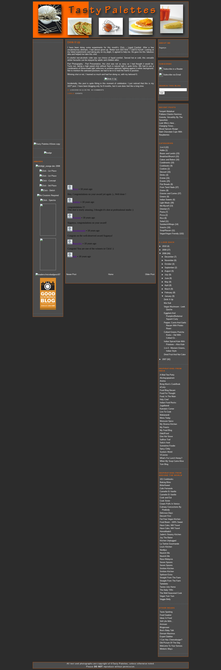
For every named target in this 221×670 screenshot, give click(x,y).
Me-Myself (164, 206)
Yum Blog (164, 464)
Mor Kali (167, 303)
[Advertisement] (46, 90)
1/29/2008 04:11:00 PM (80, 90)
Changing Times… (167, 126)
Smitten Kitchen (167, 568)
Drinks (162, 175)
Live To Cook (165, 412)
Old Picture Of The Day (170, 643)
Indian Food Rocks (168, 402)
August (168, 271)
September (170, 267)
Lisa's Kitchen (166, 547)
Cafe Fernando (166, 488)
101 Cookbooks (166, 479)
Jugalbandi (164, 405)
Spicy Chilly (165, 449)
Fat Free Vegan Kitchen (170, 519)
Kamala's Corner (167, 409)
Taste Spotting (166, 612)
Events (79, 93)
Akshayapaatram (167, 378)
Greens (163, 196)
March (168, 289)
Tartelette (164, 584)
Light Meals (165, 203)
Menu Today (165, 418)
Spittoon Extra (166, 574)
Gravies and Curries (168, 193)
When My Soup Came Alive (172, 461)
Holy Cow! (164, 399)
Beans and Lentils (167, 153)
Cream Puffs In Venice (170, 504)
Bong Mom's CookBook (170, 384)
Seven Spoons (166, 562)
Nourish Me (165, 553)
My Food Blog (166, 430)
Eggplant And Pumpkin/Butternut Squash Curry (173, 316)
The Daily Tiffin (166, 590)
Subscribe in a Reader (173, 69)
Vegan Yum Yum (167, 596)
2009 (164, 250)
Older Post (150, 274)
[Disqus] (110, 141)
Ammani (163, 624)
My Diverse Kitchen (168, 424)
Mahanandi (164, 415)
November (169, 260)
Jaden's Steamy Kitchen (170, 534)
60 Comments (97, 90)
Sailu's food (165, 442)
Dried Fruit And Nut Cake (175, 354)
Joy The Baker (166, 537)
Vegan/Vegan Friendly (169, 233)
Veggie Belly (165, 599)
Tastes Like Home (168, 587)
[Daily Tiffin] (48, 153)
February (169, 292)
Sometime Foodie (167, 446)
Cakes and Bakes (167, 159)
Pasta (162, 212)
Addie (162, 150)
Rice (162, 218)
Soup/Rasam (165, 230)
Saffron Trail (165, 439)
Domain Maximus (167, 633)
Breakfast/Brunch (167, 156)
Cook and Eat (166, 497)
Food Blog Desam (167, 390)
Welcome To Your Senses (171, 646)
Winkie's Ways (166, 649)
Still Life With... (166, 621)
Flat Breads (165, 184)
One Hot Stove (166, 436)
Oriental (163, 209)
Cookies (163, 169)
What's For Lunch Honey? (171, 458)
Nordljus (163, 550)
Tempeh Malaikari (166, 111)
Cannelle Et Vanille (168, 491)
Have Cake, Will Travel (170, 525)
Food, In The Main (168, 396)
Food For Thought (167, 393)
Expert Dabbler (166, 636)
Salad (162, 221)
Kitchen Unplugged (168, 540)
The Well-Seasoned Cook (171, 593)
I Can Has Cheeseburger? (171, 640)
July (167, 275)
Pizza (162, 215)
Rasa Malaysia (166, 559)
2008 (164, 253)
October (168, 264)
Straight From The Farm (170, 577)
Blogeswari (164, 627)
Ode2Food (164, 433)
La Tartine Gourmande (169, 544)
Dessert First (165, 516)
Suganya (162, 47)
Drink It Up (73, 42)
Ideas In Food (166, 618)
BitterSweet (165, 485)
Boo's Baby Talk (167, 630)
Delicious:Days (166, 513)
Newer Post (71, 274)
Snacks (163, 227)
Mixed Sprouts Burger (168, 129)
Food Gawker (165, 615)
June (167, 278)
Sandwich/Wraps (167, 224)
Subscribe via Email (172, 75)
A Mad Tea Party (167, 375)
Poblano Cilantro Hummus (170, 114)
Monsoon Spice (166, 421)
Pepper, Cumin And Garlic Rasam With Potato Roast (175, 325)
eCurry (163, 387)
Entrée (163, 178)
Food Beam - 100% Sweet (171, 522)
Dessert (163, 172)
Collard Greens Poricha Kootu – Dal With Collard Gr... (174, 335)
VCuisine (164, 455)
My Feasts (164, 427)
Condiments (165, 162)
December (169, 257)
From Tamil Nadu (167, 187)
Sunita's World (166, 452)
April (167, 285)
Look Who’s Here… (167, 123)
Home (110, 274)
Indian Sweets (166, 199)
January (168, 296)
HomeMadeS (165, 531)
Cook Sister (165, 501)
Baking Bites (165, 482)
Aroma (163, 381)
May (167, 282)
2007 (164, 359)
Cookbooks (165, 166)
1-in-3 (162, 147)
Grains (163, 190)
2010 (164, 246)
